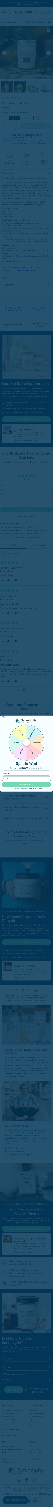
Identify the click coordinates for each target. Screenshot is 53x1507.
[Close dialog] (3, 717)
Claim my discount (26, 784)
